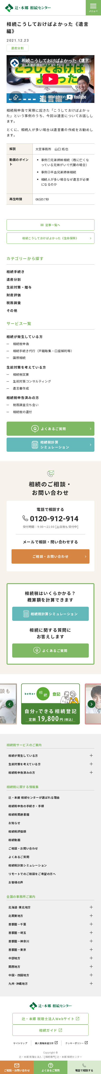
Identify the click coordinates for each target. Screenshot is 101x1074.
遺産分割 (14, 279)
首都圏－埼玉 (17, 933)
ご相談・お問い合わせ (50, 556)
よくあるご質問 (53, 428)
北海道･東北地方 (19, 907)
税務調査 (14, 302)
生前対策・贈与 (19, 287)
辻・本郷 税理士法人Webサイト (48, 1018)
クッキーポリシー (74, 1043)
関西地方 (14, 966)
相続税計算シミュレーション (54, 444)
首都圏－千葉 (17, 924)
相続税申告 (21, 344)
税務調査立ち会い (26, 405)
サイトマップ (20, 1043)
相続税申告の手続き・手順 (26, 806)
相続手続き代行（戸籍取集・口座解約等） (43, 351)
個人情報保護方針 (44, 1043)
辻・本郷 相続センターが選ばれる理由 (34, 797)
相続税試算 (21, 374)
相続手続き (16, 271)
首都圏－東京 (17, 950)
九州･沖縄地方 (18, 983)
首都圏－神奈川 (18, 941)
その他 (12, 310)
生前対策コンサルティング (32, 381)
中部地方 (14, 958)
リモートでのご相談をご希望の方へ (32, 874)
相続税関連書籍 (18, 814)
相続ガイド (48, 1030)
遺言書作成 (21, 388)
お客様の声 (15, 882)
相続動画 (14, 840)
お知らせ (14, 823)
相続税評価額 (17, 831)
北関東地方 (15, 916)
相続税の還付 (22, 412)
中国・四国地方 (18, 975)
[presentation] (9, 704)
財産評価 (14, 295)
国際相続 (19, 357)
